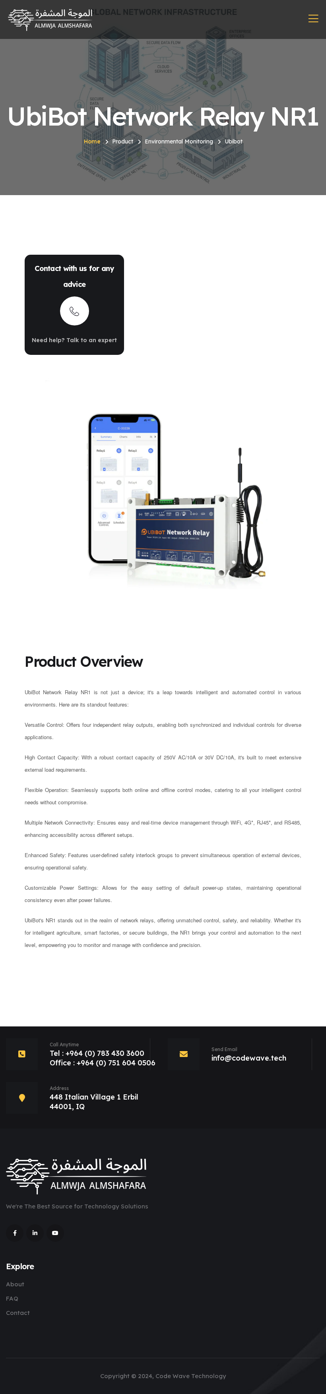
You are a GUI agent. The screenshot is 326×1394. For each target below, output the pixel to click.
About (15, 1284)
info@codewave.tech (249, 1058)
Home (92, 141)
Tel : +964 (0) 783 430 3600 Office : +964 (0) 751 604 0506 (102, 1058)
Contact (18, 1313)
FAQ (12, 1298)
